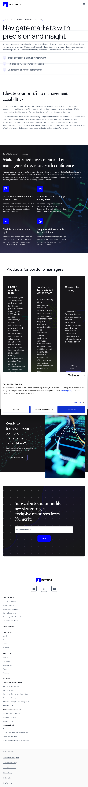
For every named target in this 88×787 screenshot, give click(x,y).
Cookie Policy (7, 778)
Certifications (7, 783)
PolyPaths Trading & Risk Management (16, 702)
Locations (6, 644)
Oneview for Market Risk (11, 686)
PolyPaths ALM (8, 706)
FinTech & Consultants (10, 621)
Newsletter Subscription (11, 758)
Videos (5, 669)
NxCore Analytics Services (11, 713)
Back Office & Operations (11, 609)
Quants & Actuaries (9, 613)
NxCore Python (8, 721)
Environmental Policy (10, 763)
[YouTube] (54, 589)
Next (44, 538)
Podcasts (6, 673)
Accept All (72, 409)
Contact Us (6, 648)
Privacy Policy (7, 773)
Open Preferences (43, 409)
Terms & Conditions (9, 768)
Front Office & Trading (10, 601)
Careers (5, 640)
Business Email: (22, 530)
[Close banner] (84, 376)
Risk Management (9, 605)
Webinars (6, 657)
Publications (7, 661)
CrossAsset (6, 729)
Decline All (16, 409)
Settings (77, 402)
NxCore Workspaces (9, 717)
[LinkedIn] (34, 589)
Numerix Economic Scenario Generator (16, 741)
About (5, 636)
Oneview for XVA (8, 690)
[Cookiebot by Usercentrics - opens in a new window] (69, 375)
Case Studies (7, 665)
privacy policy (66, 390)
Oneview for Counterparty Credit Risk (15, 694)
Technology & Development (12, 617)
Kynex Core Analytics (10, 737)
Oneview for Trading (9, 698)
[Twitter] (44, 589)
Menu (83, 4)
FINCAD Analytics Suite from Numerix (15, 733)
